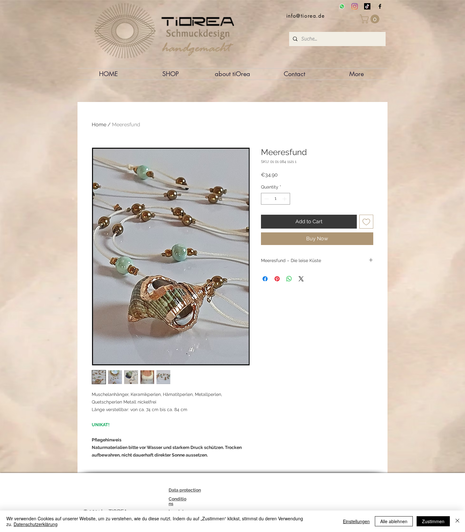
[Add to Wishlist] (366, 222)
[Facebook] (380, 6)
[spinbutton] (275, 198)
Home (99, 125)
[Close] (457, 521)
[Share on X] (301, 279)
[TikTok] (367, 6)
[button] (370, 19)
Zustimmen (433, 521)
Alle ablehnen (393, 521)
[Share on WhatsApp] (289, 279)
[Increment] (285, 198)
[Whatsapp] (342, 6)
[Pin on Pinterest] (277, 279)
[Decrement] (266, 198)
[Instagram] (354, 6)
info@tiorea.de (305, 16)
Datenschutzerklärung (36, 524)
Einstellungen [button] (356, 521)
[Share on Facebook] (265, 279)
